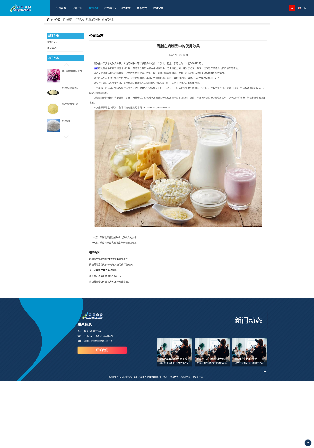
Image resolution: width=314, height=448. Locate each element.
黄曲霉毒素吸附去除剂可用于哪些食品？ (109, 282)
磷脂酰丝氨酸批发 (70, 104)
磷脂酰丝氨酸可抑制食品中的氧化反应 (108, 259)
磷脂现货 (66, 121)
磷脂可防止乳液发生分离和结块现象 (118, 242)
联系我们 (102, 350)
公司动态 (79, 19)
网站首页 (67, 19)
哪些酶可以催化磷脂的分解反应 (105, 276)
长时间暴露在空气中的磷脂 (103, 270)
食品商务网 (185, 377)
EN (304, 8)
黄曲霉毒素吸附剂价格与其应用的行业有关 (111, 264)
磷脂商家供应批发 (70, 88)
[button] (65, 64)
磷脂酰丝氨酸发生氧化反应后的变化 (118, 237)
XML (165, 377)
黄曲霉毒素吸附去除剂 (72, 71)
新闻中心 (52, 42)
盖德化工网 (198, 377)
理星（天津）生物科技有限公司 (147, 377)
